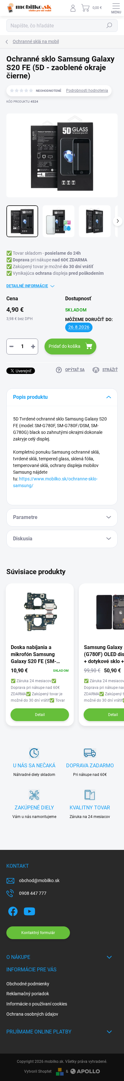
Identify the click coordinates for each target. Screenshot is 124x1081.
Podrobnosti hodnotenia (87, 90)
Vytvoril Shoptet (38, 1071)
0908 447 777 (32, 893)
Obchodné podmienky (27, 983)
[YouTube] (29, 910)
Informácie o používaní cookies (36, 1003)
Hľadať (109, 25)
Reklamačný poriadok (27, 993)
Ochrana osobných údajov (32, 1014)
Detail (40, 714)
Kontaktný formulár (38, 933)
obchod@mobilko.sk (39, 880)
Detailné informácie (27, 286)
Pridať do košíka (64, 346)
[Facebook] (11, 910)
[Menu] (116, 8)
